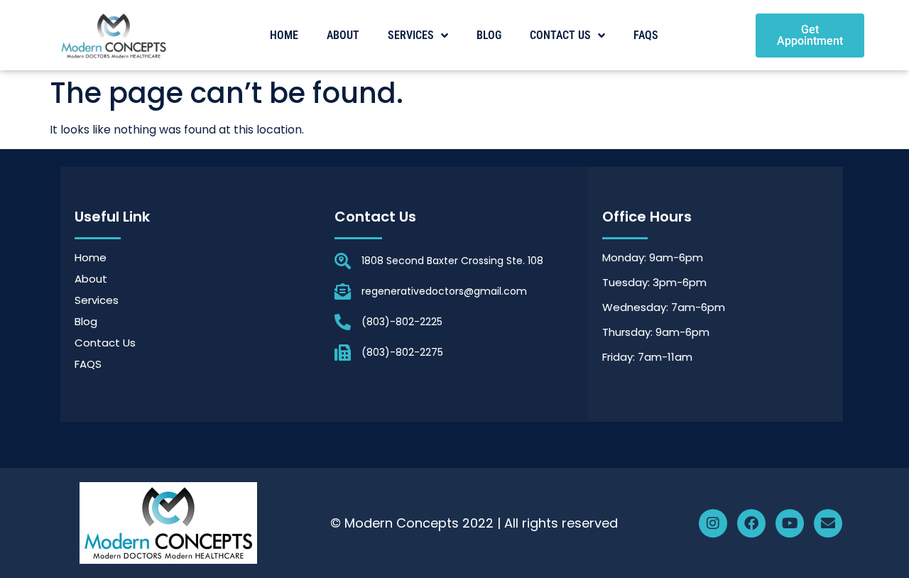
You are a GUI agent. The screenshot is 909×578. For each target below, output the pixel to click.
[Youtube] (789, 523)
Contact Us (560, 35)
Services (411, 35)
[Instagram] (713, 523)
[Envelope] (828, 523)
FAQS (645, 35)
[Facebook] (751, 523)
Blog (489, 35)
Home (284, 35)
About (343, 35)
